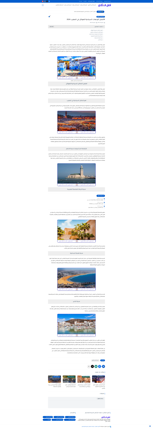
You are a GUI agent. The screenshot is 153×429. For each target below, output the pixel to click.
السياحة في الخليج (92, 5)
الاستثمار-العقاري (71, 417)
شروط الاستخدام (99, 1)
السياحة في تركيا (75, 5)
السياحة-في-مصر (59, 419)
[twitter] (47, 1)
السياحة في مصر (67, 5)
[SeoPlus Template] (110, 426)
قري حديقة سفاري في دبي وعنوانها (96, 203)
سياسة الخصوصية (107, 1)
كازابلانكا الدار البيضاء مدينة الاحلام (96, 34)
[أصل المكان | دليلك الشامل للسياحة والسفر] (104, 5)
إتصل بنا (85, 1)
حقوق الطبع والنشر (91, 1)
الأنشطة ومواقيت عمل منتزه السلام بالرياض (70, 385)
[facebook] (49, 1)
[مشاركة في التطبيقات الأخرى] (88, 366)
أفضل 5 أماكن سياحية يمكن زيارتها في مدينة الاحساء (84, 385)
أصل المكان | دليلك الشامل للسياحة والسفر (91, 426)
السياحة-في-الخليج (100, 16)
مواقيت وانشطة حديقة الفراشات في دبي (95, 200)
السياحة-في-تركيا (72, 419)
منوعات (48, 419)
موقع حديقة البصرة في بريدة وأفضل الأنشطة (54, 385)
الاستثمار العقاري (59, 5)
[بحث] (43, 5)
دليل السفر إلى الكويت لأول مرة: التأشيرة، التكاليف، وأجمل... (99, 386)
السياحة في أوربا (83, 5)
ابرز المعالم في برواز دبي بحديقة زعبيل (95, 207)
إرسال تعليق (100, 398)
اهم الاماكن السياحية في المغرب (96, 32)
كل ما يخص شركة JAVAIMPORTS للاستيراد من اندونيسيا (84, 11)
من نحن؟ (80, 1)
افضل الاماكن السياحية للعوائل (97, 30)
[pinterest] (42, 1)
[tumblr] (45, 1)
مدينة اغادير (100, 39)
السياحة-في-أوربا (49, 417)
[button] (99, 366)
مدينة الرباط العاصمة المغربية (97, 36)
